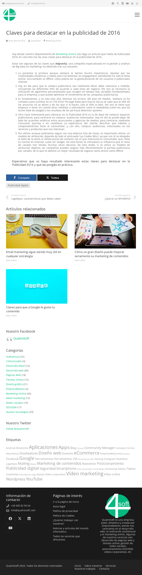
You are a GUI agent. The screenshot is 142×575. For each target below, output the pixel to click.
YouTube (34, 479)
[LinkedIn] (122, 3)
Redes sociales (14, 402)
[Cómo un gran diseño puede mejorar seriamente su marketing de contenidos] (105, 215)
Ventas (41, 474)
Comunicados (14, 361)
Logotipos (11, 463)
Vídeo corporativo (55, 474)
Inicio (78, 565)
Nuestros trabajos (85, 568)
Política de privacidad (65, 511)
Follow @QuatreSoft (17, 428)
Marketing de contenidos (59, 463)
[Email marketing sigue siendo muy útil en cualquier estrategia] (36, 215)
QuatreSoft (21, 338)
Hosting (98, 459)
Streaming (111, 468)
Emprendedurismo (111, 453)
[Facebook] (112, 3)
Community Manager (99, 448)
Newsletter (89, 464)
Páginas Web (13, 375)
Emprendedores (15, 389)
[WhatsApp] (137, 3)
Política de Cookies (63, 515)
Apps (64, 447)
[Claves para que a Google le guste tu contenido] (36, 270)
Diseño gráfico (14, 384)
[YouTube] (127, 3)
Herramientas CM (65, 459)
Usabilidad (12, 474)
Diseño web (50, 453)
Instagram (110, 459)
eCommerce (87, 453)
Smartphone (66, 468)
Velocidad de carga (27, 474)
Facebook (12, 459)
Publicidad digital (22, 468)
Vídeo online (112, 474)
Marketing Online (53, 40)
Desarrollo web (15, 370)
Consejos (121, 448)
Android (10, 448)
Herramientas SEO (86, 459)
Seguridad (47, 468)
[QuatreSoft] (9, 15)
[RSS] (132, 3)
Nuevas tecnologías (17, 412)
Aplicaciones (43, 447)
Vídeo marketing (84, 473)
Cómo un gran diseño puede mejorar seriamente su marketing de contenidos (101, 254)
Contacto (104, 568)
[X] (117, 3)
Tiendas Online (15, 379)
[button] (137, 14)
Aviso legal (59, 506)
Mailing (23, 463)
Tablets (122, 468)
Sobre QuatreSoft (84, 469)
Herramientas (44, 459)
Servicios (111, 565)
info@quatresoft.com (23, 510)
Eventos (126, 454)
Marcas (33, 464)
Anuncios (22, 448)
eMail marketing (15, 398)
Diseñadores (29, 453)
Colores (80, 448)
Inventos (122, 459)
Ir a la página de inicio (66, 501)
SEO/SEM (11, 407)
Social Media (98, 469)
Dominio (67, 453)
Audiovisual (13, 356)
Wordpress (15, 479)
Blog (73, 448)
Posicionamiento (110, 463)
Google (26, 458)
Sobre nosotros (93, 565)
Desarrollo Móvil (15, 365)
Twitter (131, 469)
